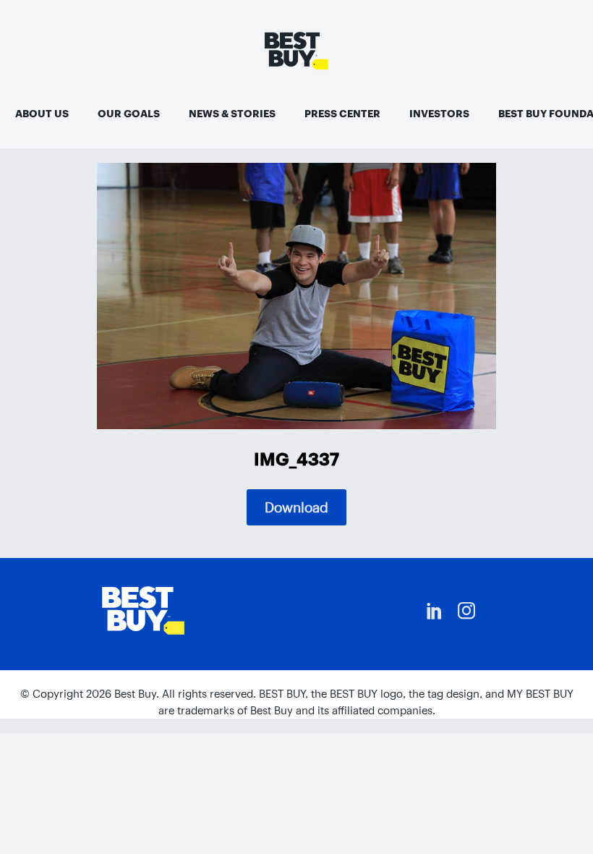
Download (296, 507)
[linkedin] (434, 611)
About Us (42, 113)
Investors (439, 113)
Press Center (342, 113)
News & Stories (232, 113)
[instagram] (466, 611)
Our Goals (129, 113)
